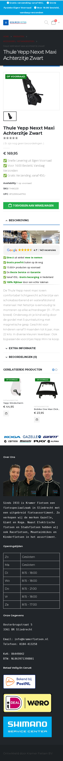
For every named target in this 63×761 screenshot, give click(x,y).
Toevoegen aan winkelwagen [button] (6, 413)
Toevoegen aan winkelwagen (33, 205)
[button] (6, 22)
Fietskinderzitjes (10, 400)
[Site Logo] (18, 22)
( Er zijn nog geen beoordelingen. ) (23, 143)
